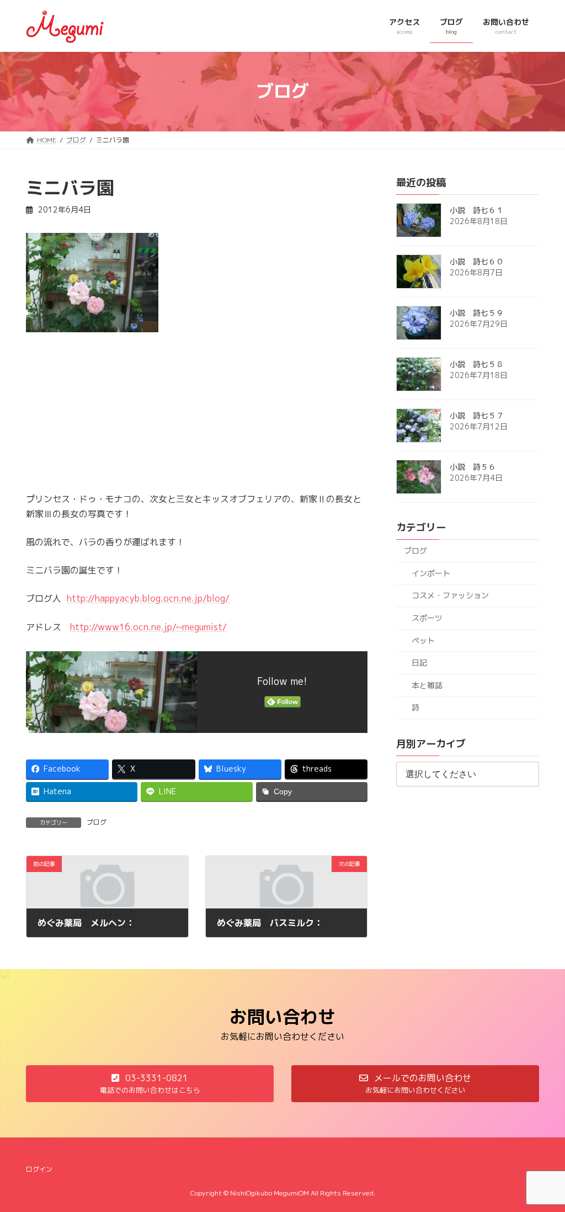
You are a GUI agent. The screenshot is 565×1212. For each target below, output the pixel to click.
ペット (423, 640)
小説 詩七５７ (477, 415)
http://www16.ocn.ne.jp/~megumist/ (148, 627)
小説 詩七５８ (477, 364)
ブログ (96, 822)
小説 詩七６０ (477, 261)
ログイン (39, 1169)
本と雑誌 (427, 684)
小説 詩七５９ (477, 312)
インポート (431, 572)
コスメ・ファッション (450, 595)
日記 (419, 662)
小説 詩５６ (473, 466)
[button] (150, 1083)
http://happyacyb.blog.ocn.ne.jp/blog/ (148, 598)
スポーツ (427, 618)
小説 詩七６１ (477, 210)
